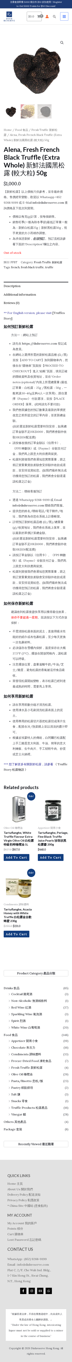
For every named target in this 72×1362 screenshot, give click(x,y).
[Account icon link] (47, 16)
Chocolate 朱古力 (23, 1047)
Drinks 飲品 (12, 988)
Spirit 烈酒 (18, 1021)
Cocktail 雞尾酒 (21, 994)
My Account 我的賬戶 (22, 1223)
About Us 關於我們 (20, 1189)
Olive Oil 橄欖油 (21, 1074)
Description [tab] (12, 286)
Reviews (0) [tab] (11, 303)
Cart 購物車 (15, 1234)
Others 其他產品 (15, 1122)
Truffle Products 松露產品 (29, 1108)
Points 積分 (15, 1228)
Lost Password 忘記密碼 (24, 1240)
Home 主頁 (15, 1183)
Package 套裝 (13, 1129)
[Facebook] (23, 1291)
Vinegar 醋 (18, 1114)
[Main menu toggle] (64, 16)
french (15, 267)
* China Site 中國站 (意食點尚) (27, 1206)
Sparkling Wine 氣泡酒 (26, 1014)
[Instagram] (32, 1291)
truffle (49, 267)
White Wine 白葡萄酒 (25, 1027)
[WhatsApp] (49, 1291)
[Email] (40, 1291)
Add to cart (16, 857)
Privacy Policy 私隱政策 (23, 1200)
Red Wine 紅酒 (21, 1007)
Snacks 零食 (19, 1101)
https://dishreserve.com (39, 343)
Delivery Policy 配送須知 (23, 1194)
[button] (54, 16)
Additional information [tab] (20, 294)
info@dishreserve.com (48, 202)
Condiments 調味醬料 (26, 1054)
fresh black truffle (32, 267)
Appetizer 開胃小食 (24, 1041)
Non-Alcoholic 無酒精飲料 (29, 1001)
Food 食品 (11, 1035)
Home (8, 130)
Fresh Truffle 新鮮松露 (26, 1067)
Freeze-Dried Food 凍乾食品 (31, 1061)
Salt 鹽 (15, 1094)
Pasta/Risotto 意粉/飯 (27, 1081)
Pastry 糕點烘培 (22, 1087)
